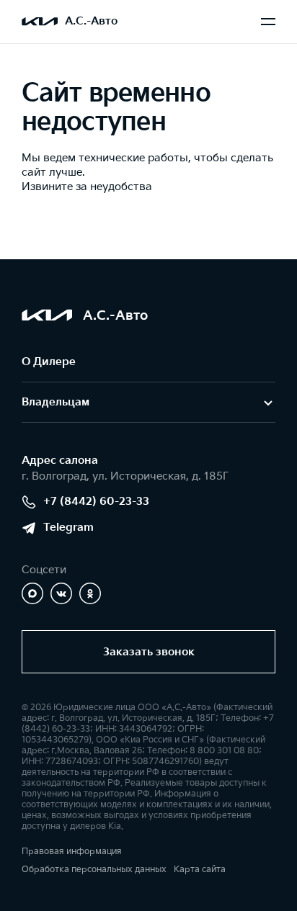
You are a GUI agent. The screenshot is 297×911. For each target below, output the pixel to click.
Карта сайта (200, 869)
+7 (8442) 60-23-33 (96, 501)
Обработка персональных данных (94, 869)
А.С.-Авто (91, 21)
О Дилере (49, 362)
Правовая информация (72, 851)
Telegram (68, 527)
